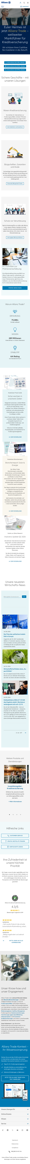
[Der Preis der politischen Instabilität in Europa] (15, 622)
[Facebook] (27, 1130)
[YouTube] (17, 1130)
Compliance (15, 1147)
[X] (12, 1130)
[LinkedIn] (8, 1130)
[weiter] (25, 733)
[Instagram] (22, 1130)
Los (24, 596)
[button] (21, 3)
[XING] (3, 1130)
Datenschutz (15, 1144)
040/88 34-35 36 (16, 1151)
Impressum (15, 1140)
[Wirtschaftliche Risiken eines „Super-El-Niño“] (15, 656)
